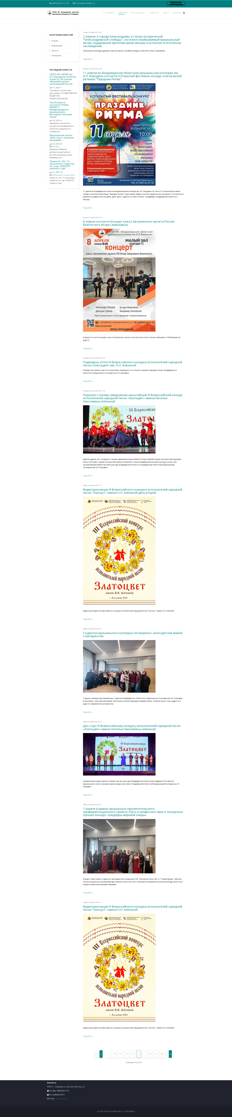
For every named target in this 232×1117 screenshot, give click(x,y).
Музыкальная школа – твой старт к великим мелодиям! (62, 137)
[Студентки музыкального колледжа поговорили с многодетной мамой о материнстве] (134, 666)
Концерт (54, 41)
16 (150, 1054)
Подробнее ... (88, 59)
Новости (123, 13)
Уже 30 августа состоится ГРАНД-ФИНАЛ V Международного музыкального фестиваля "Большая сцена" (61, 109)
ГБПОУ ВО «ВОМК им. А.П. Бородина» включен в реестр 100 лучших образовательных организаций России (63, 79)
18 (162, 1054)
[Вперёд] (170, 1054)
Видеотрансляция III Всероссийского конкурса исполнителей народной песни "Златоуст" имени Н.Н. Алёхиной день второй (132, 491)
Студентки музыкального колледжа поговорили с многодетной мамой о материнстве (132, 634)
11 (121, 1054)
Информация (56, 46)
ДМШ (165, 13)
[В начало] (96, 1054)
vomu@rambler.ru (85, 3)
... (108, 1054)
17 (156, 1054)
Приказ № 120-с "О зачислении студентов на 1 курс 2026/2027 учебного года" (62, 165)
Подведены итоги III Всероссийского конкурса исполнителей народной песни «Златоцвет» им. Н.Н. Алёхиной (132, 363)
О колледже (108, 13)
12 (127, 1054)
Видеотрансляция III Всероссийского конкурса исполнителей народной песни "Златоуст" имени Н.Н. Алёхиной (132, 908)
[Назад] (101, 1054)
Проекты (55, 50)
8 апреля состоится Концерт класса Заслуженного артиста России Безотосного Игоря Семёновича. (128, 223)
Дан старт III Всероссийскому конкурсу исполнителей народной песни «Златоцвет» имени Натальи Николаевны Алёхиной (131, 727)
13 (133, 1054)
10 (115, 1054)
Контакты (177, 13)
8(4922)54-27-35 (60, 3)
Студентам (153, 13)
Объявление (56, 55)
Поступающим (137, 13)
